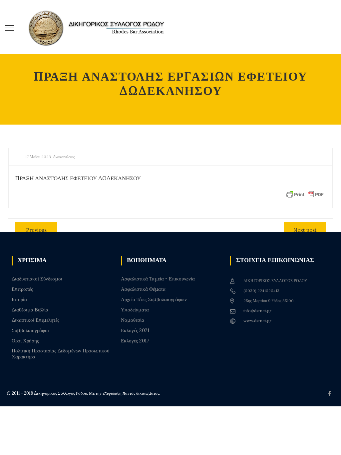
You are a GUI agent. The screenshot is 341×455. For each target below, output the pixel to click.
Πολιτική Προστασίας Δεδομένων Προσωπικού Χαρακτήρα (60, 354)
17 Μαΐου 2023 (38, 156)
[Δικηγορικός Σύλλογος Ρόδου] (100, 27)
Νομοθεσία (132, 320)
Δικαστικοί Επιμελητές (35, 320)
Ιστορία (19, 299)
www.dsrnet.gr (257, 320)
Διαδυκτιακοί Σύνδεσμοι (37, 279)
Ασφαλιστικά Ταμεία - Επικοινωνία (158, 279)
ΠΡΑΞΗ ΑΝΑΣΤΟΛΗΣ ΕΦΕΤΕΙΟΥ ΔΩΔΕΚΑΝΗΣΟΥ (78, 178)
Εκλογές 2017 (135, 341)
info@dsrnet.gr (257, 310)
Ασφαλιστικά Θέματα (143, 289)
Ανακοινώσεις (64, 156)
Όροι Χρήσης (25, 341)
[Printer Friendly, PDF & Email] (305, 194)
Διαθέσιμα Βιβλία (30, 310)
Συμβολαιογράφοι (30, 330)
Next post (305, 230)
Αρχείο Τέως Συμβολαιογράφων (154, 299)
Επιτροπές (22, 289)
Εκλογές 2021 (135, 330)
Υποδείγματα (135, 310)
